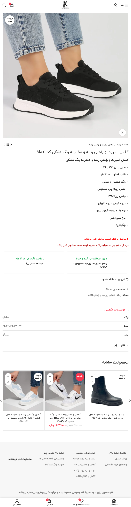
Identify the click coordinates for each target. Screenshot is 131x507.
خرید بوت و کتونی (85, 453)
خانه (126, 144)
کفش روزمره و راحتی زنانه (101, 144)
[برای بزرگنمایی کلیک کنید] (122, 132)
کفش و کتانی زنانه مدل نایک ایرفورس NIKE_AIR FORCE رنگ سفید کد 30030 (65, 418)
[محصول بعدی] (4, 144)
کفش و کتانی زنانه (85, 476)
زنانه (118, 144)
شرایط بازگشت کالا (54, 464)
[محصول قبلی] (11, 144)
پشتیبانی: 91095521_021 (51, 458)
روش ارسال (121, 458)
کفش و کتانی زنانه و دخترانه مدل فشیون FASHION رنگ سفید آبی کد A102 (23, 418)
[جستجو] (4, 5)
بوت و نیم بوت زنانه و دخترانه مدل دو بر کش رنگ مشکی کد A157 (107, 416)
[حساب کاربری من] (115, 5)
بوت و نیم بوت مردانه (84, 458)
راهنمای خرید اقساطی (116, 464)
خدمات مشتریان (118, 453)
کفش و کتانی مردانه (84, 464)
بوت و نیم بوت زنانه (84, 470)
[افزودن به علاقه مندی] (92, 376)
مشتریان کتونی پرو (54, 453)
